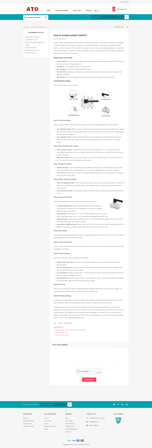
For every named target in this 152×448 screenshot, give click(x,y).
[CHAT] (97, 11)
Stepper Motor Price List (33, 37)
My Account (125, 2)
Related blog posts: (59, 327)
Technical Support (61, 10)
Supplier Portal (69, 426)
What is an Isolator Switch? (62, 335)
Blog (66, 418)
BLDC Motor (69, 421)
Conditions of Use (28, 426)
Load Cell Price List (31, 53)
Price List (68, 432)
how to (60, 323)
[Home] (24, 27)
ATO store (60, 318)
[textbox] (108, 17)
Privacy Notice (27, 423)
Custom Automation (71, 429)
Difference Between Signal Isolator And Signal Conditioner (70, 330)
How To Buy (77, 10)
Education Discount (49, 426)
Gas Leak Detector (31, 47)
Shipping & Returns (28, 421)
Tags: (55, 323)
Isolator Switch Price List (61, 332)
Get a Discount (69, 423)
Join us (46, 423)
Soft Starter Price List (32, 39)
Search (127, 27)
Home (48, 10)
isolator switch (103, 149)
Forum (46, 429)
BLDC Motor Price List (32, 50)
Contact (89, 10)
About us (25, 418)
